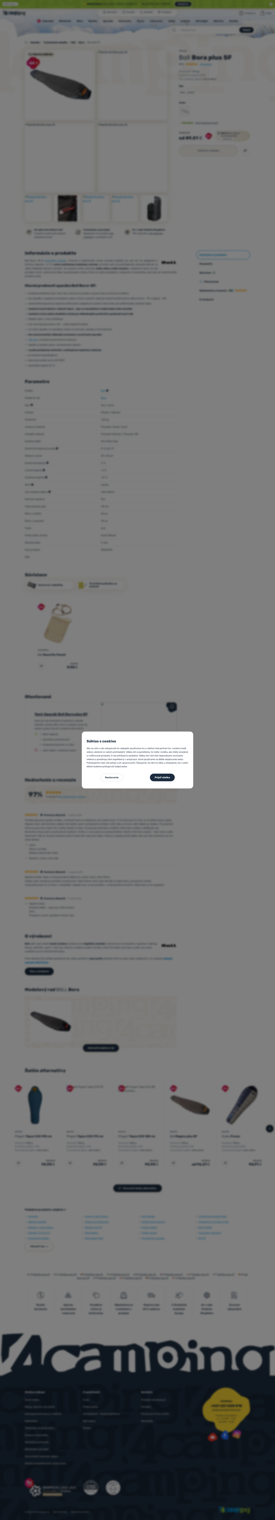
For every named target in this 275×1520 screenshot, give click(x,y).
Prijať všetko (162, 777)
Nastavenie (112, 777)
